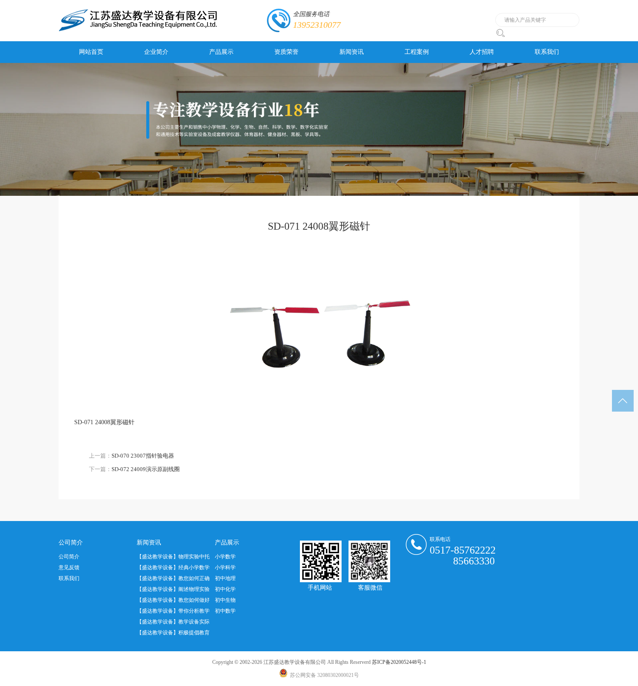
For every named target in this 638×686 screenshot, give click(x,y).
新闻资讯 (351, 52)
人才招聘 (482, 52)
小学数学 (225, 557)
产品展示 (221, 52)
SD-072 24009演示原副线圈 (146, 469)
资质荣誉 (286, 52)
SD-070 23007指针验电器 (143, 455)
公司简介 (69, 557)
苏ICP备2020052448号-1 (399, 662)
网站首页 (91, 52)
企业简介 (156, 52)
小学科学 (225, 567)
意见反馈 (69, 567)
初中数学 (225, 611)
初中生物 (225, 600)
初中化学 (225, 589)
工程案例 (417, 52)
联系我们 (547, 52)
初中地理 (225, 578)
